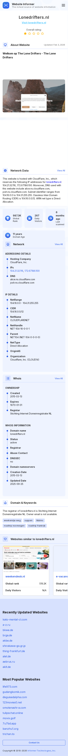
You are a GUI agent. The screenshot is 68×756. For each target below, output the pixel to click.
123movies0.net (12, 702)
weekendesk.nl (15, 576)
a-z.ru (6, 624)
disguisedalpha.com (15, 697)
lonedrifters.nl (53, 182)
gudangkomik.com (14, 692)
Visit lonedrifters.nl (34, 22)
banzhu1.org (10, 728)
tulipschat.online (13, 713)
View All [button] (61, 170)
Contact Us (34, 742)
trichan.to (9, 734)
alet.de (7, 656)
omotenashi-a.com (14, 707)
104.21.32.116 (16, 270)
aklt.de (7, 667)
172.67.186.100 (32, 270)
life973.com (10, 686)
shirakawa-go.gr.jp (14, 645)
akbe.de (7, 640)
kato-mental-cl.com (15, 619)
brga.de (7, 635)
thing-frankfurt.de (14, 651)
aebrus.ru (9, 661)
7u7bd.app (9, 723)
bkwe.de (8, 630)
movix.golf (9, 718)
